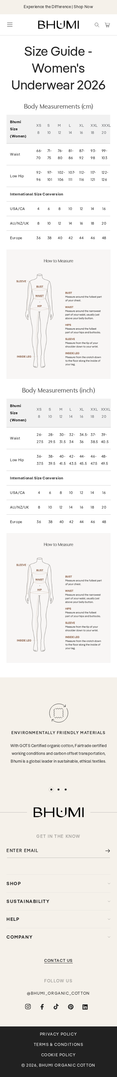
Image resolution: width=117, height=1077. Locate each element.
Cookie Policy (58, 1055)
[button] (97, 25)
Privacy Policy (58, 1034)
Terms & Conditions (59, 1045)
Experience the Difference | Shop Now (58, 6)
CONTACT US (58, 960)
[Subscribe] (103, 850)
